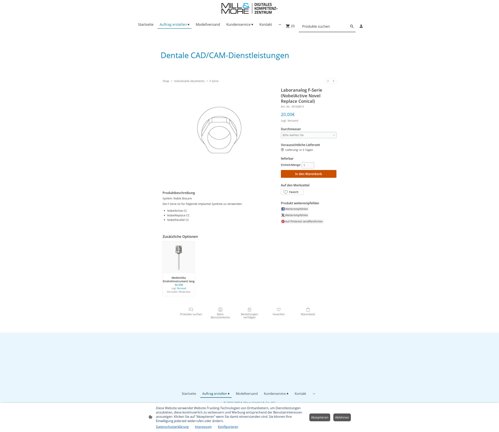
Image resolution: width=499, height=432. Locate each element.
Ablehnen (342, 417)
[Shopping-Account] (361, 26)
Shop (166, 81)
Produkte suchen (191, 314)
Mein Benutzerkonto (220, 315)
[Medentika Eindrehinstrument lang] (179, 257)
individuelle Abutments (189, 81)
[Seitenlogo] (249, 8)
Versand (293, 120)
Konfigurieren (228, 427)
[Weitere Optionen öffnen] (280, 24)
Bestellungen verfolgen (249, 315)
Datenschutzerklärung (172, 427)
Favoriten (279, 314)
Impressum (203, 427)
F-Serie (214, 81)
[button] (292, 192)
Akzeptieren (319, 417)
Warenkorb (308, 314)
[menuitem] (328, 81)
